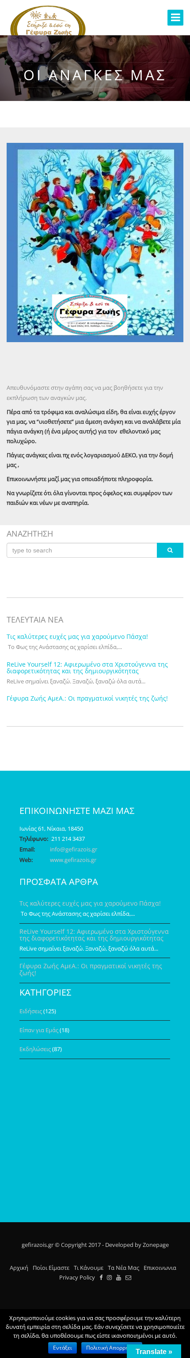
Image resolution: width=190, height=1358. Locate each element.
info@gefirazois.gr (73, 849)
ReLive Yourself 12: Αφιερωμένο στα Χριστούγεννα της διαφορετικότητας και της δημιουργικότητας (87, 667)
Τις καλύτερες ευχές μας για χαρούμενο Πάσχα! (77, 636)
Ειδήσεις (30, 1011)
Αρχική (19, 1268)
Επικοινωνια (160, 1268)
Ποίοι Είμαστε (51, 1268)
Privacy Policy (77, 1277)
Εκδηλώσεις (35, 1049)
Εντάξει (62, 1347)
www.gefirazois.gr (73, 860)
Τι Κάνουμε (88, 1268)
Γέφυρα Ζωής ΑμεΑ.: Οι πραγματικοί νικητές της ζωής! (87, 698)
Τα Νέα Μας (123, 1268)
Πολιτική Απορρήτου (111, 1347)
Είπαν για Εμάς (38, 1030)
